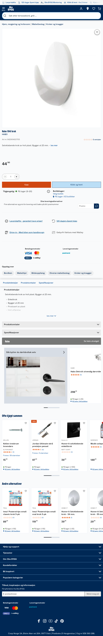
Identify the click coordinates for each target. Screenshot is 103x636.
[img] (15, 452)
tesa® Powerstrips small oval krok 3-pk (44, 513)
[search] (4, 15)
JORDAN (35, 440)
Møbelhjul (22, 273)
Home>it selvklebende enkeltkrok (72, 445)
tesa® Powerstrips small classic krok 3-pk (15, 513)
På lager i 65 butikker (12, 469)
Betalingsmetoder (32, 249)
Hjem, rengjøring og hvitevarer (16, 24)
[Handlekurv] (99, 8)
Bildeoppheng (38, 273)
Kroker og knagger (54, 24)
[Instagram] (45, 621)
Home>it (64, 440)
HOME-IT (64, 508)
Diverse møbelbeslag (59, 273)
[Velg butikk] (88, 8)
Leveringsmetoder (70, 249)
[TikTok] (56, 621)
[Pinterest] (62, 621)
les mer (54, 145)
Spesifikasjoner (46, 283)
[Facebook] (39, 621)
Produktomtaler (28, 283)
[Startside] (42, 8)
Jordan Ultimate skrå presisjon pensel (42, 445)
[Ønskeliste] (94, 8)
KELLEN (6, 440)
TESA (5, 508)
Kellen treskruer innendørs (11, 445)
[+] (16, 177)
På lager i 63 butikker (65, 196)
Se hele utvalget (91, 341)
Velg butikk (58, 194)
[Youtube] (50, 621)
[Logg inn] (81, 8)
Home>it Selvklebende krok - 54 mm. (72, 513)
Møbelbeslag (38, 24)
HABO (5, 134)
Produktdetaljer (10, 283)
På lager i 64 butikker (80, 401)
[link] (92, 139)
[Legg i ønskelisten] (97, 32)
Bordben (8, 273)
